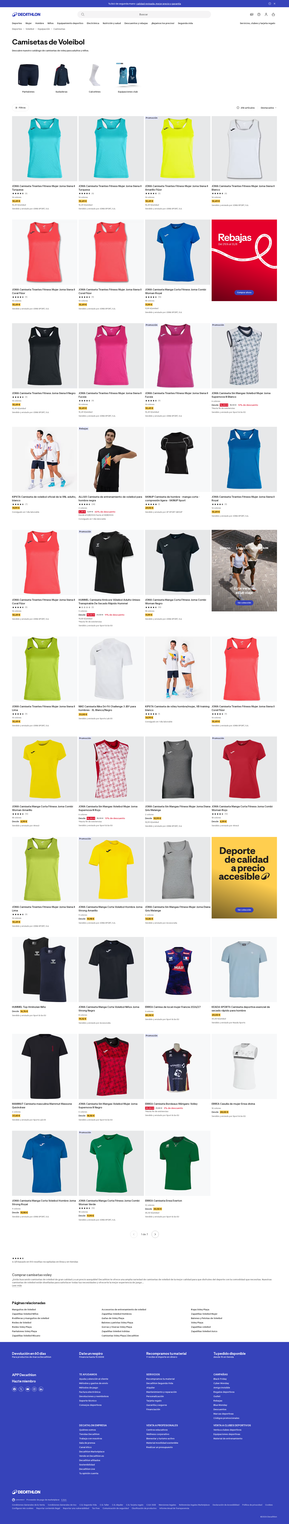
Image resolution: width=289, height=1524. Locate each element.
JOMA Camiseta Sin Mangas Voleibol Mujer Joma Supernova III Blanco (241, 395)
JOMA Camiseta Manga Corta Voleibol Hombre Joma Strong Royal (44, 1202)
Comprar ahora (244, 292)
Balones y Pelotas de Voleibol (206, 1318)
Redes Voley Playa (22, 1327)
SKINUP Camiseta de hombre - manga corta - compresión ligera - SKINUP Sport (172, 498)
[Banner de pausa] (269, 3)
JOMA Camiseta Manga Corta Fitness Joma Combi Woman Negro (175, 601)
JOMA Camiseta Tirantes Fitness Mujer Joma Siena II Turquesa (43, 188)
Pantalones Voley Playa (24, 1331)
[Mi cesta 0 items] (273, 14)
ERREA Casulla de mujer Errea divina (233, 1103)
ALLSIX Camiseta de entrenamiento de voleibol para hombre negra (110, 498)
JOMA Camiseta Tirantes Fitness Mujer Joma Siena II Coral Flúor (43, 291)
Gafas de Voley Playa (113, 1318)
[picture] (44, 148)
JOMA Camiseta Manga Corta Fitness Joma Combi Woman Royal (175, 291)
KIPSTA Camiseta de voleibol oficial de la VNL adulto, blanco (44, 498)
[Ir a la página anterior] (133, 1234)
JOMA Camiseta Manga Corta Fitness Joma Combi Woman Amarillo (42, 808)
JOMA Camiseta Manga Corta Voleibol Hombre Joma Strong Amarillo (110, 908)
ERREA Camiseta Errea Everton (163, 1200)
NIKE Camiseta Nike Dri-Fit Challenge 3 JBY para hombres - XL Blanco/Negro (107, 708)
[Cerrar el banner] (274, 3)
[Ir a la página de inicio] (26, 14)
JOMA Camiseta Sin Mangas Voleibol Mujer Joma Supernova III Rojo (108, 808)
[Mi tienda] (251, 14)
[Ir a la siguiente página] (155, 1234)
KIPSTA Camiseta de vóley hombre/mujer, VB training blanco (177, 708)
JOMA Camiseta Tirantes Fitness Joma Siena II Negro (44, 393)
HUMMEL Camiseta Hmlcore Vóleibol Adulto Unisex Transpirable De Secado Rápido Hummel (109, 601)
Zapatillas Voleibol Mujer (204, 1314)
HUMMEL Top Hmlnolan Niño (29, 1006)
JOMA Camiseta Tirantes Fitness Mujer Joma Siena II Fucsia (110, 395)
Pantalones (28, 91)
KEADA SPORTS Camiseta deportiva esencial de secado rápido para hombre (241, 1008)
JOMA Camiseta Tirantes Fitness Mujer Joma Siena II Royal (243, 498)
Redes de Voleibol (21, 1322)
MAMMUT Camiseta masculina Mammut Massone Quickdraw (42, 1105)
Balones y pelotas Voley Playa (117, 1322)
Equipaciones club (128, 91)
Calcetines (95, 91)
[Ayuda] (259, 14)
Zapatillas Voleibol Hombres (117, 1314)
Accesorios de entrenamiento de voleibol (124, 1309)
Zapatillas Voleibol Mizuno (26, 1335)
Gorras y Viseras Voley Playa (117, 1327)
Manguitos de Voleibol (24, 1309)
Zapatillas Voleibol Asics (204, 1331)
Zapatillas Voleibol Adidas (116, 1331)
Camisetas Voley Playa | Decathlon (120, 1335)
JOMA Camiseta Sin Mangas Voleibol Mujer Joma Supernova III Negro (108, 1105)
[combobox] (269, 107)
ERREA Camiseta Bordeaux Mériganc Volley (171, 1103)
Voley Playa (197, 1322)
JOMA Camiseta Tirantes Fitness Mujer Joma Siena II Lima (43, 708)
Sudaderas (61, 91)
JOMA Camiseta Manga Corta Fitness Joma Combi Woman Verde (109, 1202)
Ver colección (244, 603)
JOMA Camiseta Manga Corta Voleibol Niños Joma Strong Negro (109, 1008)
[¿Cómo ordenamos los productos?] (237, 107)
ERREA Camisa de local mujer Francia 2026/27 (173, 1006)
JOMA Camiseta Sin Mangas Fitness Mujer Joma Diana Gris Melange (177, 808)
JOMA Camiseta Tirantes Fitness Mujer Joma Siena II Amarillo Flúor (176, 188)
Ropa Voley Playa (200, 1309)
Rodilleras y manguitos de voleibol (30, 1318)
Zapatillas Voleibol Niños (25, 1314)
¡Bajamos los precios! (162, 23)
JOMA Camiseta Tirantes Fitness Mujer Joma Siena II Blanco (243, 188)
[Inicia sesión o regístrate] (266, 14)
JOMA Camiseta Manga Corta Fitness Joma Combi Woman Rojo (242, 808)
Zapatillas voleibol (201, 1327)
